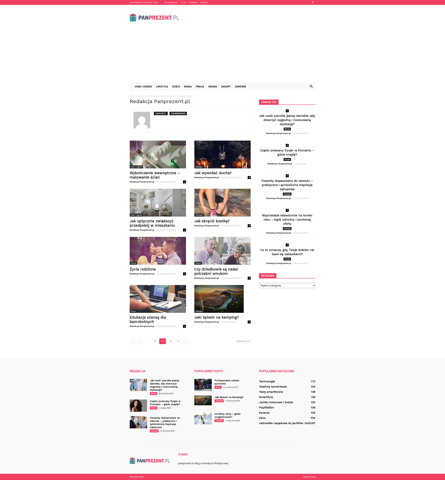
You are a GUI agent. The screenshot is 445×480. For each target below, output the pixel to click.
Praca (200, 86)
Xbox (262, 418)
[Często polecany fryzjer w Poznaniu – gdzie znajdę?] (138, 406)
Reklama (193, 2)
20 (170, 341)
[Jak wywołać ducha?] (222, 154)
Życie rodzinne (143, 269)
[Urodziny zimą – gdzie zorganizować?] (203, 418)
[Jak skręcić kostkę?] (222, 203)
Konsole (264, 412)
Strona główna (170, 2)
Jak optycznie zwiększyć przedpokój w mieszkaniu (152, 223)
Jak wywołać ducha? (213, 173)
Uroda (212, 86)
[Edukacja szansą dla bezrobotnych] (158, 299)
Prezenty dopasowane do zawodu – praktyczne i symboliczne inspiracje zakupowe (287, 185)
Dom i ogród (143, 86)
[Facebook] (312, 2)
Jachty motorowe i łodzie (276, 402)
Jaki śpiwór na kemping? (216, 317)
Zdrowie (240, 86)
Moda (188, 86)
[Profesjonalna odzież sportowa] (203, 385)
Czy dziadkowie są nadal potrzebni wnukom (216, 271)
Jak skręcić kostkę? (212, 221)
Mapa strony (309, 476)
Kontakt (204, 2)
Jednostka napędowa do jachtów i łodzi (285, 423)
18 (154, 341)
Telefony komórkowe (273, 386)
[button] (311, 86)
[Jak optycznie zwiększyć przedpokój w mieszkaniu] (158, 203)
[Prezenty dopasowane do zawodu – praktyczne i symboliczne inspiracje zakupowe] (138, 422)
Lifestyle (162, 86)
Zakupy (226, 86)
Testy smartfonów (271, 391)
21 (178, 341)
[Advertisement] (222, 56)
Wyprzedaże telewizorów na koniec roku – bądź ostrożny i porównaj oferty (287, 219)
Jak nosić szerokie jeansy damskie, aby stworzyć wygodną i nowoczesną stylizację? (287, 120)
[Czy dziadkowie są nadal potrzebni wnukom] (222, 251)
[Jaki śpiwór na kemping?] (222, 299)
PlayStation (266, 407)
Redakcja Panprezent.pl (142, 181)
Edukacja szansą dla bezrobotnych (148, 319)
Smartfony (266, 397)
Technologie (267, 381)
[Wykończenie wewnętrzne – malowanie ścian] (158, 154)
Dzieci (176, 86)
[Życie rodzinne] (158, 251)
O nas (183, 2)
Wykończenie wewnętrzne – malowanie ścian (155, 175)
